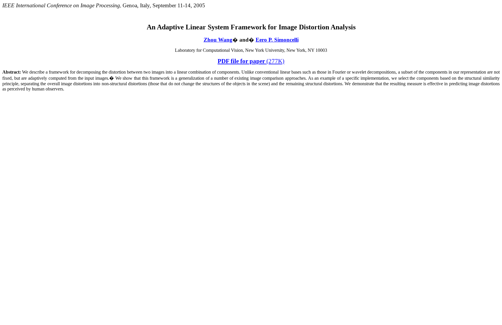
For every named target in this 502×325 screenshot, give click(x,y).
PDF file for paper (251, 61)
